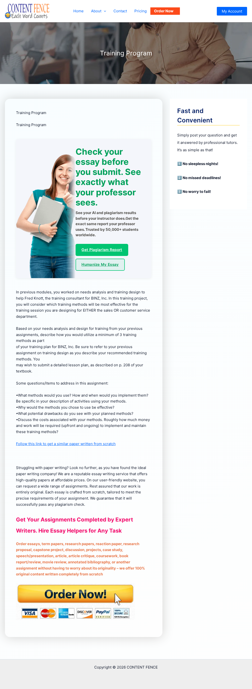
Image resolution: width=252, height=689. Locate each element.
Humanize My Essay (100, 264)
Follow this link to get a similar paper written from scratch (66, 443)
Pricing (140, 11)
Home (78, 11)
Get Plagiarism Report (101, 249)
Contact (120, 11)
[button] (103, 11)
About (96, 11)
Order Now (163, 11)
